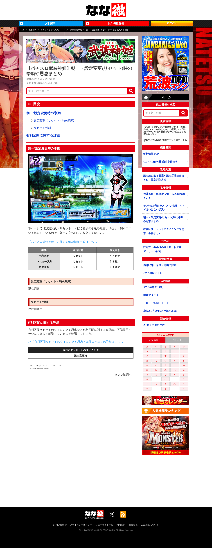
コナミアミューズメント (51, 30)
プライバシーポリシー (81, 525)
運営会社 (133, 525)
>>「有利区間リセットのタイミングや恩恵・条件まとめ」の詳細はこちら (75, 341)
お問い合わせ (60, 525)
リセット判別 (42, 127)
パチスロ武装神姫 (74, 30)
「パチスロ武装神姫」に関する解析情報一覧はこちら (62, 241)
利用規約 (121, 525)
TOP (22, 30)
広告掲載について (150, 525)
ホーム (166, 97)
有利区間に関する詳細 (43, 135)
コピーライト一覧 (104, 525)
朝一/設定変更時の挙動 (43, 113)
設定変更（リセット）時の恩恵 (54, 120)
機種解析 (32, 30)
